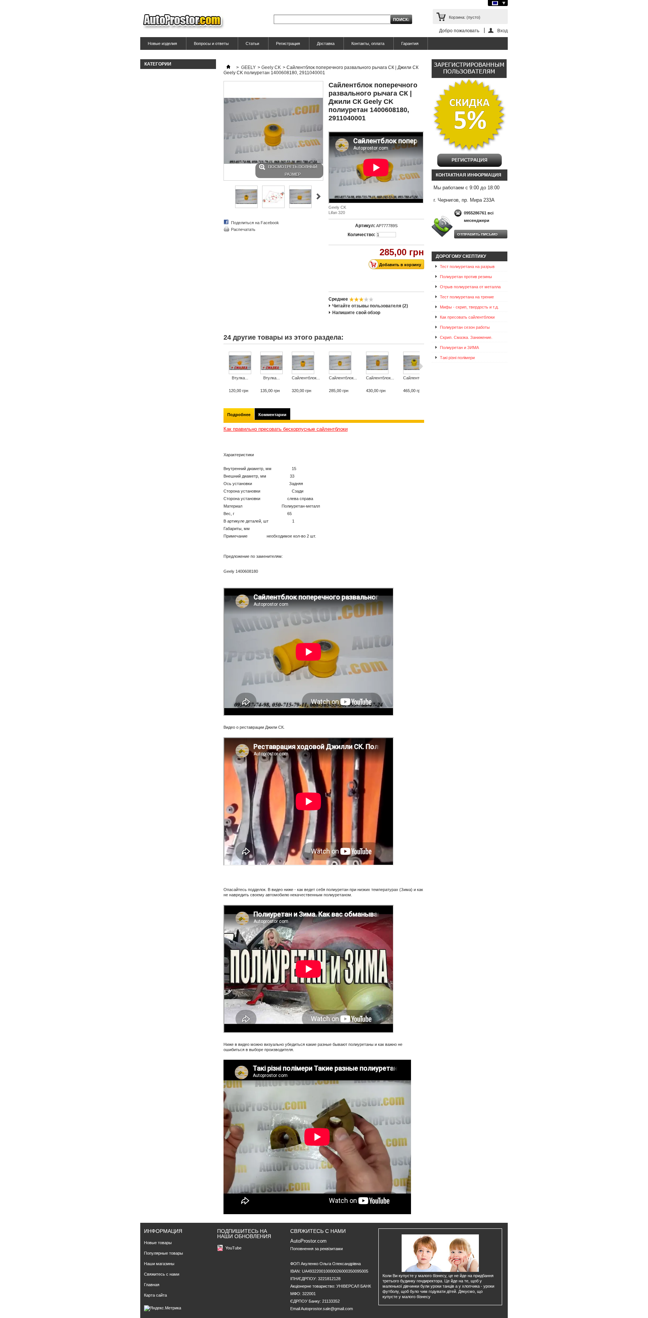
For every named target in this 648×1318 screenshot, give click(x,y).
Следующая (318, 196)
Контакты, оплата (367, 43)
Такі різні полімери (457, 357)
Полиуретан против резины (466, 276)
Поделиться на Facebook (255, 222)
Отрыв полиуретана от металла (470, 287)
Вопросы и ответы (211, 43)
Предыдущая (227, 196)
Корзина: (464, 17)
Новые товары (158, 1242)
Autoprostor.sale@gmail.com (327, 1308)
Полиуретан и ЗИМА (459, 347)
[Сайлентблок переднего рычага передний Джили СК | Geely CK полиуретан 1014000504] (380, 363)
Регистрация (288, 43)
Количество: (361, 234)
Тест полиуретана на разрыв (467, 266)
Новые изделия (162, 43)
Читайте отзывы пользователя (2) (370, 306)
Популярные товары (163, 1253)
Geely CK (271, 67)
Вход (502, 30)
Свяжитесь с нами (161, 1274)
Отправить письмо (477, 234)
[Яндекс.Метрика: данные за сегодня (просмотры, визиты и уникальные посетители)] (162, 1308)
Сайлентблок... (306, 378)
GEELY (248, 67)
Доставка (325, 43)
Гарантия (409, 43)
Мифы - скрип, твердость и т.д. (469, 307)
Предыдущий (225, 366)
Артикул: (365, 225)
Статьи (252, 43)
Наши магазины (159, 1263)
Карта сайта (155, 1295)
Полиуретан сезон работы (465, 327)
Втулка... (240, 378)
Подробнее (238, 414)
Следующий (421, 366)
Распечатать (243, 229)
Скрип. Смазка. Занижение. (466, 337)
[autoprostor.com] (182, 21)
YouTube (233, 1248)
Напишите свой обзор (356, 312)
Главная (151, 1284)
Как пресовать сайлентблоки (467, 317)
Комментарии (272, 414)
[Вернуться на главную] (228, 67)
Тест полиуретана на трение (467, 297)
